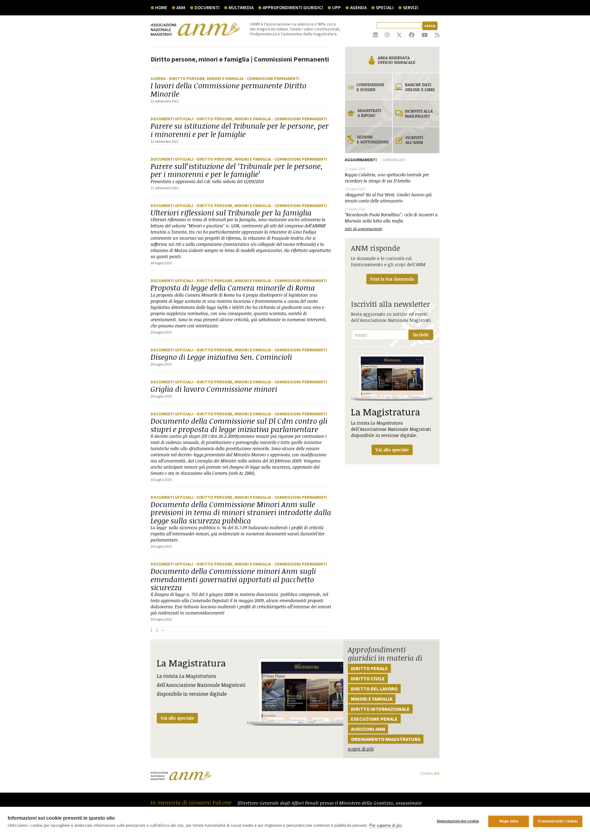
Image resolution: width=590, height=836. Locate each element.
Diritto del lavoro (374, 689)
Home (161, 7)
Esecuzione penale (374, 719)
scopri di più (361, 749)
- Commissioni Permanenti (271, 78)
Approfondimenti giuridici (293, 7)
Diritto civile (368, 678)
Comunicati (394, 159)
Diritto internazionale (380, 709)
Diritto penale (369, 668)
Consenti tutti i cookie (557, 821)
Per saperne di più (385, 825)
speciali (385, 7)
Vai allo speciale (177, 718)
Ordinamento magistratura (385, 739)
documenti (207, 7)
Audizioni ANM (368, 729)
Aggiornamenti (361, 159)
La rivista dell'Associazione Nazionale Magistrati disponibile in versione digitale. (391, 429)
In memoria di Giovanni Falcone (192, 802)
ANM (180, 7)
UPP (336, 7)
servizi (410, 7)
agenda (358, 7)
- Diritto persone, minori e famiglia (205, 78)
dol (436, 773)
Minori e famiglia (371, 699)
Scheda (159, 78)
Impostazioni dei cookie (458, 821)
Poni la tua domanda (392, 279)
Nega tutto (508, 821)
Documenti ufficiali (172, 119)
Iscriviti (420, 335)
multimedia (241, 7)
